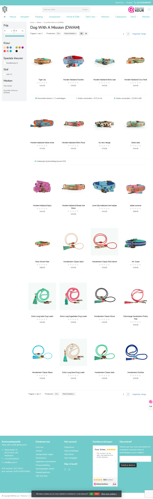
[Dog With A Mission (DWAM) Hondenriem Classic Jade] (104, 352)
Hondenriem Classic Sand (73, 261)
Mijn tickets (69, 454)
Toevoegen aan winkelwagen (41, 91)
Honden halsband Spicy (42, 205)
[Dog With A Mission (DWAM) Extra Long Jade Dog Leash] (42, 296)
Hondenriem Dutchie (135, 372)
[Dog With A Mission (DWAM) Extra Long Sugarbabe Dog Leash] (73, 296)
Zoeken (85, 9)
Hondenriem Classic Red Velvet (104, 261)
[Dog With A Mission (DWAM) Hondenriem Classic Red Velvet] (104, 241)
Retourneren (41, 458)
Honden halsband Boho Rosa (73, 142)
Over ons (39, 447)
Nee (96, 494)
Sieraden (24, 16)
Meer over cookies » (109, 494)
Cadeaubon (120, 16)
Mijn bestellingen (71, 450)
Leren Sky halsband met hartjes (104, 205)
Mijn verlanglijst (70, 458)
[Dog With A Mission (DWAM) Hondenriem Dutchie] (135, 352)
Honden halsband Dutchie (73, 79)
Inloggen (129, 3)
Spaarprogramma (43, 472)
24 (58, 33)
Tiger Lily (42, 79)
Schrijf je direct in (128, 465)
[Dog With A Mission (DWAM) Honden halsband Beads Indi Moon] (73, 185)
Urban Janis (135, 142)
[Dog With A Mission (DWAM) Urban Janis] (135, 122)
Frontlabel (30, 496)
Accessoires (54, 16)
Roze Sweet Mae (42, 261)
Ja (91, 494)
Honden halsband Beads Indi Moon (73, 206)
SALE (133, 16)
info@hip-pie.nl (10, 462)
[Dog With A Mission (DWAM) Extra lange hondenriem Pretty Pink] (135, 296)
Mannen (105, 16)
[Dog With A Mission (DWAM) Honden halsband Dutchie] (73, 59)
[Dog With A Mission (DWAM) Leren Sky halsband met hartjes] (104, 185)
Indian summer (135, 205)
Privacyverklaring (43, 465)
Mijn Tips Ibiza (41, 476)
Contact (39, 450)
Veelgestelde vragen (44, 454)
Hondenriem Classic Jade (104, 372)
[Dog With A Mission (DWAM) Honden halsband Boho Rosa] (73, 122)
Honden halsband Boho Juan (104, 79)
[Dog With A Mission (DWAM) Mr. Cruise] (135, 241)
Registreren (119, 3)
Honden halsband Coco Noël (135, 79)
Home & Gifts (72, 16)
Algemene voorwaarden (46, 461)
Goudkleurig (12, 63)
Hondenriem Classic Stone (104, 316)
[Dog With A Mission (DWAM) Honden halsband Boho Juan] (104, 59)
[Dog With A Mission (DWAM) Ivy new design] (104, 122)
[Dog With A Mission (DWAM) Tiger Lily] (42, 59)
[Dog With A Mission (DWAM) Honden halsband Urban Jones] (42, 122)
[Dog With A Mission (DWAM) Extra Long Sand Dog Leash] (73, 352)
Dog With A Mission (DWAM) (11, 91)
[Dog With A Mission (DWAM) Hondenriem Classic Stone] (104, 296)
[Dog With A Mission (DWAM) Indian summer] (135, 185)
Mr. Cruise (136, 261)
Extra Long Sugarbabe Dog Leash (73, 316)
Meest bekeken (69, 33)
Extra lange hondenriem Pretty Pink (135, 317)
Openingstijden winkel (45, 468)
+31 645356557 (143, 2)
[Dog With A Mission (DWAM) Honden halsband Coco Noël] (135, 59)
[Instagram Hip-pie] (70, 470)
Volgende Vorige (139, 34)
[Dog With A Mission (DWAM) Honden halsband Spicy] (42, 185)
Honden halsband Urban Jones (42, 142)
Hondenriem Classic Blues (42, 372)
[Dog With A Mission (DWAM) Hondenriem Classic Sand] (73, 241)
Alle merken (8, 86)
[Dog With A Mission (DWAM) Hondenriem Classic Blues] (42, 352)
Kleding (39, 16)
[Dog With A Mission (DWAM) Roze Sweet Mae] (42, 241)
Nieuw (13, 16)
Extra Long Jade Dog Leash (42, 316)
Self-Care (90, 16)
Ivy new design (105, 142)
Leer (9, 74)
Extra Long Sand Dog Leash (73, 372)
